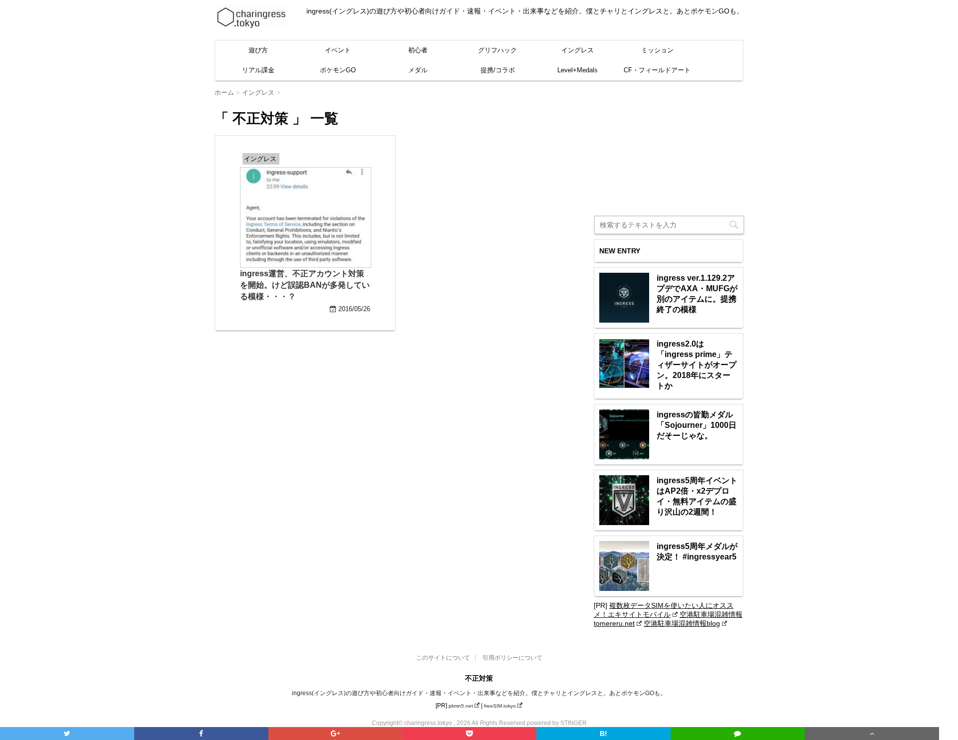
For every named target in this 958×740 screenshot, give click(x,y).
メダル (418, 70)
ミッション (657, 50)
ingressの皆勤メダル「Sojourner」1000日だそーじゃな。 (696, 425)
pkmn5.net (461, 706)
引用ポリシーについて (512, 657)
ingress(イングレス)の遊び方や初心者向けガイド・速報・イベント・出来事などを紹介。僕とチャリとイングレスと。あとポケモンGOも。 (479, 693)
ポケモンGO (338, 70)
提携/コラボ (497, 70)
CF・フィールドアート (657, 70)
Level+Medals (577, 70)
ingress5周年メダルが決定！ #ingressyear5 (697, 551)
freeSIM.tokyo (500, 706)
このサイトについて (443, 657)
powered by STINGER (557, 723)
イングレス (577, 50)
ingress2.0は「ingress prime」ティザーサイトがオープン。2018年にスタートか (696, 365)
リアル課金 (258, 70)
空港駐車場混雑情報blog (682, 623)
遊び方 (258, 50)
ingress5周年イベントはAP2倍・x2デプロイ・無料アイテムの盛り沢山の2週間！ (697, 496)
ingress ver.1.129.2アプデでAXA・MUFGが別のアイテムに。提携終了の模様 (697, 294)
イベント (338, 50)
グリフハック (497, 50)
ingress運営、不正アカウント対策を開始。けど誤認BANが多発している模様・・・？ (305, 285)
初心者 (418, 50)
